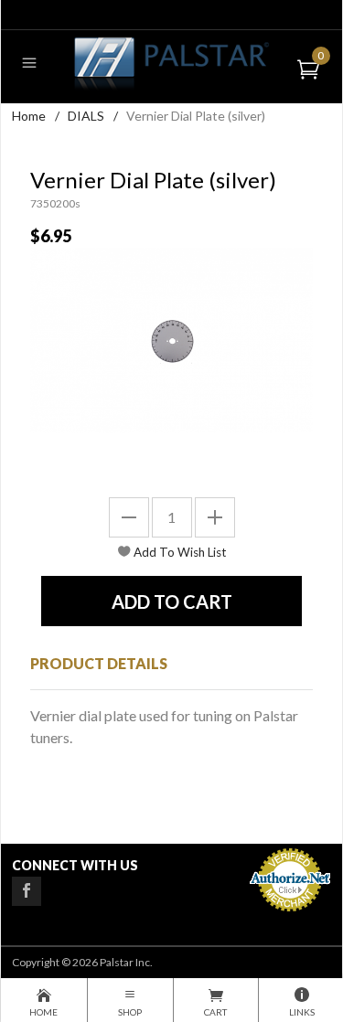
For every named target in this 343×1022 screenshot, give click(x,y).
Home (29, 115)
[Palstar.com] (171, 62)
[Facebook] (26, 891)
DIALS (86, 115)
